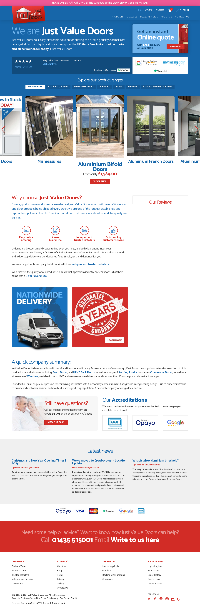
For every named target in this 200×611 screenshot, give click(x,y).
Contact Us (182, 17)
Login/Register (155, 566)
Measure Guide (149, 17)
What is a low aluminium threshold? (155, 460)
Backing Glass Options (113, 575)
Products (118, 17)
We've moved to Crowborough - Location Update (99, 462)
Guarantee (107, 579)
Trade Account (19, 571)
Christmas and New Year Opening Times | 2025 (39, 462)
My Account (153, 571)
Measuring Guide (110, 566)
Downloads (17, 584)
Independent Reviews (22, 579)
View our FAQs (56, 422)
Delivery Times (19, 566)
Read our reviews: (105, 70)
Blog (59, 571)
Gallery (60, 584)
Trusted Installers (20, 575)
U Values (132, 17)
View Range (100, 181)
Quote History (155, 579)
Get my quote (176, 46)
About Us (166, 17)
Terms (60, 575)
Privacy (60, 579)
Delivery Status (155, 584)
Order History (154, 575)
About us (61, 566)
